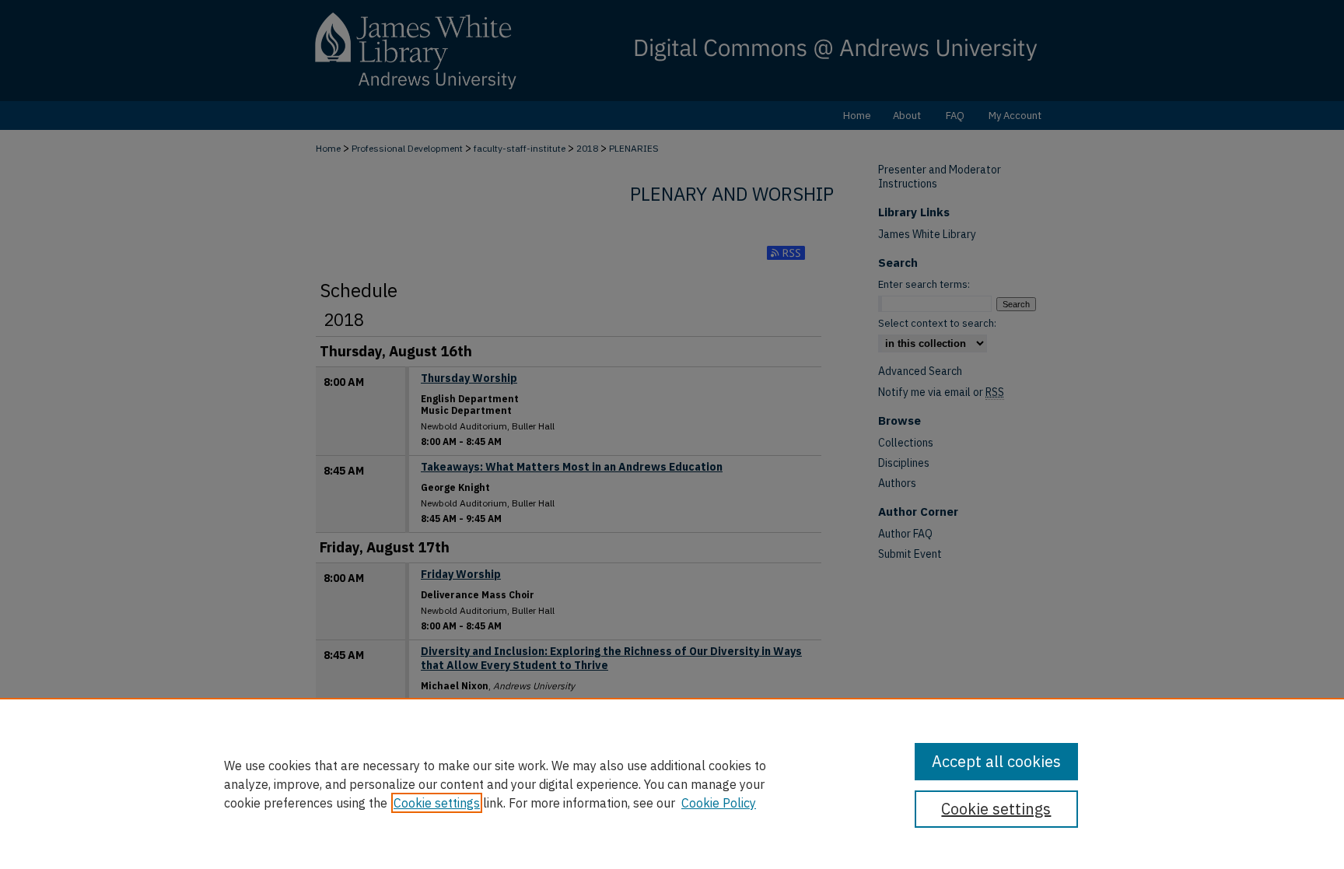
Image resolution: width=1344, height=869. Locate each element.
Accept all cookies (996, 761)
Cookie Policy (718, 803)
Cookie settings (437, 803)
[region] (672, 783)
